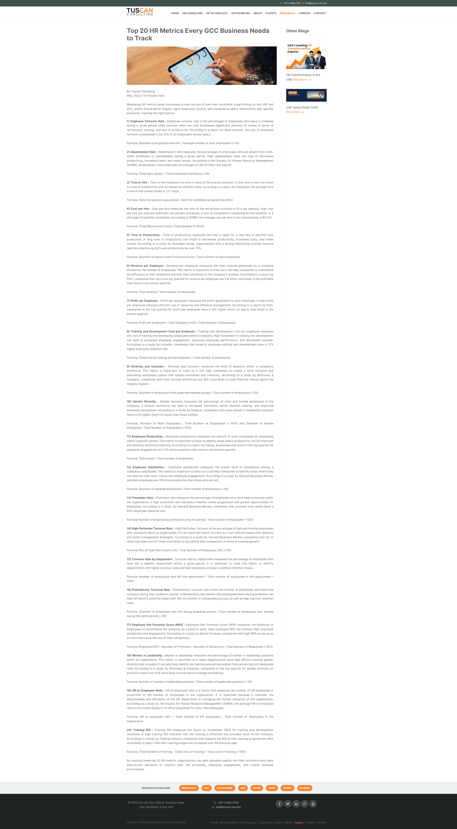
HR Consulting (192, 13)
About (257, 13)
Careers (304, 13)
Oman (271, 788)
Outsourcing (240, 13)
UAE (243, 788)
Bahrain (305, 788)
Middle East (189, 788)
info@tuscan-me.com (316, 3)
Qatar (256, 788)
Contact (320, 13)
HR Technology (217, 13)
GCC (206, 788)
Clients (271, 13)
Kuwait (287, 788)
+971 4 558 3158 (291, 3)
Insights (298, 822)
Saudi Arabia (225, 788)
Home (175, 13)
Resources (287, 13)
